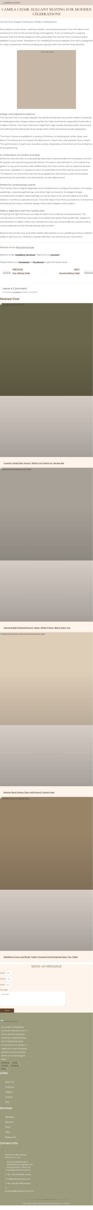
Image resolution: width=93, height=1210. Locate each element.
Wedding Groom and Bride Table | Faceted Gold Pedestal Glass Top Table (41, 957)
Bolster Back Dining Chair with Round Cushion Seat (29, 792)
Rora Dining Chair (25, 247)
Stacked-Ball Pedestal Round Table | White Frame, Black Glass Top (37, 628)
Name (3, 973)
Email (2, 985)
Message (4, 990)
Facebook (38, 262)
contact (54, 255)
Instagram (24, 262)
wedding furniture (25, 255)
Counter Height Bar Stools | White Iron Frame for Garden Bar (34, 463)
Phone (3, 979)
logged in (17, 292)
